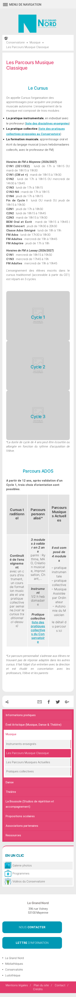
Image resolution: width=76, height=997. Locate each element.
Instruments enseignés (21, 744)
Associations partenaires (22, 826)
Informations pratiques (21, 715)
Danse (10, 782)
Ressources (13, 835)
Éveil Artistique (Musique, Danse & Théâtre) (33, 724)
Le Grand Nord (14, 958)
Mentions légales (17, 985)
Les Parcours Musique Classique (27, 753)
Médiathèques (14, 963)
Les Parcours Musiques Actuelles (28, 762)
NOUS (32, 927)
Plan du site (41, 985)
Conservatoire (14, 969)
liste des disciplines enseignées (47, 123)
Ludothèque (12, 975)
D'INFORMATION (32, 943)
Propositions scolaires (20, 816)
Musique (11, 734)
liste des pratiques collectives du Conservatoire (38, 632)
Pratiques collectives (20, 771)
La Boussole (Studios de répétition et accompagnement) (30, 804)
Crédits (38, 989)
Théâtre (11, 792)
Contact (60, 985)
